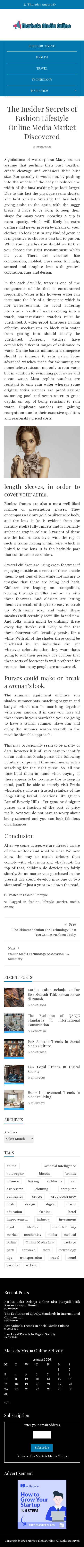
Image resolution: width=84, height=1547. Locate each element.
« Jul (7, 1402)
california (54, 1181)
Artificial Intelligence (60, 1166)
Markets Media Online (52, 1456)
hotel (72, 1212)
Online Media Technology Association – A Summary (38, 953)
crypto (37, 1196)
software (28, 1250)
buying (33, 1181)
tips (9, 1257)
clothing (41, 1189)
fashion (34, 902)
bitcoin (44, 1173)
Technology (42, 79)
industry (43, 1219)
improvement (17, 1219)
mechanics (32, 1235)
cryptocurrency (63, 1196)
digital (50, 1204)
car (73, 1181)
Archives (10, 1132)
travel (54, 1257)
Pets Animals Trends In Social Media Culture (54, 1043)
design (30, 1204)
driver (71, 1204)
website (31, 1265)
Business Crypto (42, 46)
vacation (13, 1265)
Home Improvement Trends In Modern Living (54, 1094)
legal (10, 1227)
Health (42, 57)
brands (70, 1173)
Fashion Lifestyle (35, 895)
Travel (42, 68)
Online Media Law (40, 1242)
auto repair (15, 1173)
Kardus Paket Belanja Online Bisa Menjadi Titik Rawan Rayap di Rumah (54, 994)
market (62, 902)
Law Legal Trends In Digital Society (54, 1069)
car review (15, 1189)
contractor (15, 1196)
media (74, 902)
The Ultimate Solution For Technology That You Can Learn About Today (44, 930)
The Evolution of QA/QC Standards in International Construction (54, 1020)
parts (10, 1250)
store (47, 1250)
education (14, 1212)
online (9, 907)
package (69, 1242)
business (13, 1181)
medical (70, 1235)
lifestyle (48, 902)
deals (10, 1204)
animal (12, 1166)
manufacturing (64, 1227)
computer (68, 1189)
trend (72, 1257)
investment (67, 1219)
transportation (31, 1257)
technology (67, 1250)
